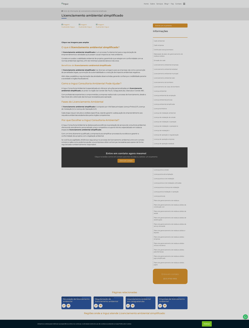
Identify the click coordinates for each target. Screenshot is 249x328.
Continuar (207, 324)
